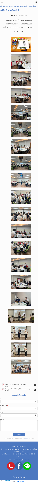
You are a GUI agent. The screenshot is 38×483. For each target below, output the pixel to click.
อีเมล (2, 412)
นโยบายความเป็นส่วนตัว (27, 439)
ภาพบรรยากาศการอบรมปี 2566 (14, 6)
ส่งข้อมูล (19, 434)
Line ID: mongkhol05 (19, 473)
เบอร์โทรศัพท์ (4, 406)
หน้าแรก (2, 6)
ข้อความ (2, 419)
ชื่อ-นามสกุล (3, 399)
